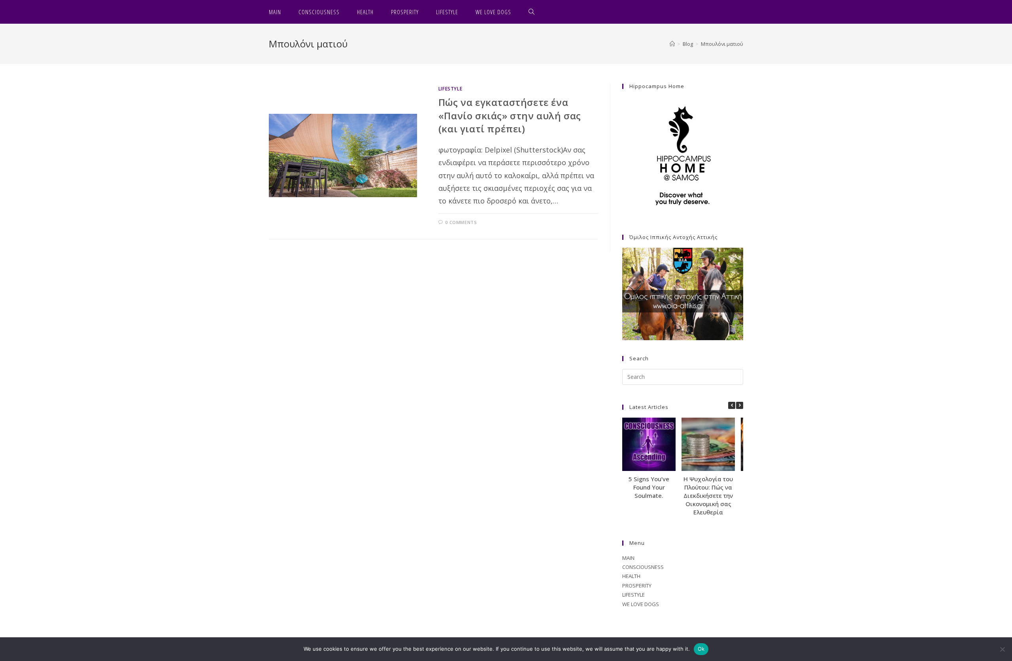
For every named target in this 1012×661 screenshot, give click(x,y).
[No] (1002, 649)
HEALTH (631, 576)
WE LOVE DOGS (640, 604)
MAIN (628, 557)
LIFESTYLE (450, 88)
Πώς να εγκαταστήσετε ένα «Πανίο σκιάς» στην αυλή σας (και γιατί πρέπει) (509, 115)
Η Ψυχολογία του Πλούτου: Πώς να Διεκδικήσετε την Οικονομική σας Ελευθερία (708, 495)
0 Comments (461, 222)
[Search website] (532, 12)
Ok (701, 649)
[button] (739, 405)
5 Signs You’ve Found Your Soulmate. (649, 487)
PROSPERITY (636, 585)
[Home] (672, 43)
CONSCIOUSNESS (643, 567)
